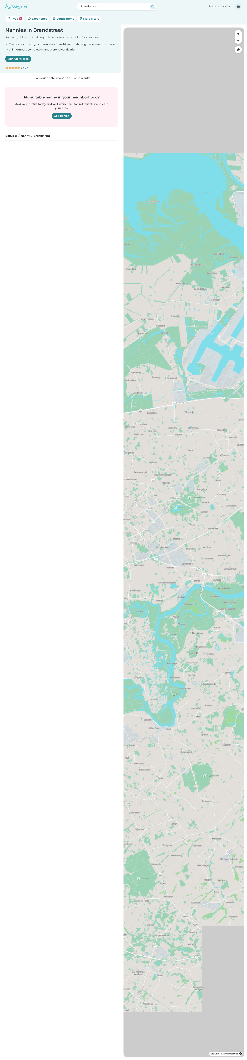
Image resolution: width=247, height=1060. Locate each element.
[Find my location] (238, 49)
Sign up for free (18, 58)
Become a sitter (219, 6)
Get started (62, 115)
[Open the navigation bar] (238, 6)
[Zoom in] (238, 33)
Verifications (65, 18)
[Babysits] (16, 6)
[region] (184, 542)
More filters (91, 18)
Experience (39, 18)
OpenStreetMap (230, 1053)
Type (16, 18)
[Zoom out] (238, 40)
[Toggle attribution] (241, 1054)
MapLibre (215, 1053)
